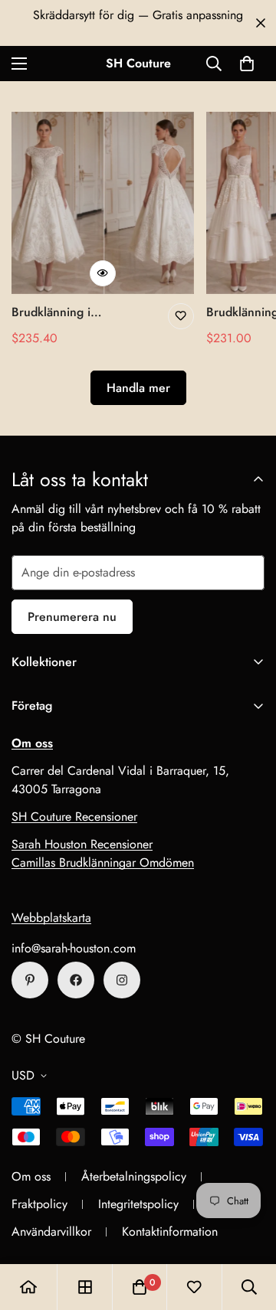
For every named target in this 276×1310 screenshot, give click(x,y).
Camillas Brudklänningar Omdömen (103, 862)
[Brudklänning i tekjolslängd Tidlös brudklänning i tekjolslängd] (103, 203)
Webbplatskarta (51, 917)
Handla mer (138, 388)
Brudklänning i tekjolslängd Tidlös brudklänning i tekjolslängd (61, 312)
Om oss (31, 1176)
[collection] (85, 1287)
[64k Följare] (122, 980)
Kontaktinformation (170, 1231)
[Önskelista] (181, 316)
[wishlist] (194, 1287)
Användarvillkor (51, 1231)
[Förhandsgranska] (103, 273)
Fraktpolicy (39, 1204)
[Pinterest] (30, 980)
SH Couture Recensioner (74, 816)
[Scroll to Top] (248, 1229)
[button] (246, 63)
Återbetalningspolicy (133, 1176)
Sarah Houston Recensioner (82, 844)
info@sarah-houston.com (74, 948)
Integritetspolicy (138, 1204)
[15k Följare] (76, 980)
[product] (28, 1287)
